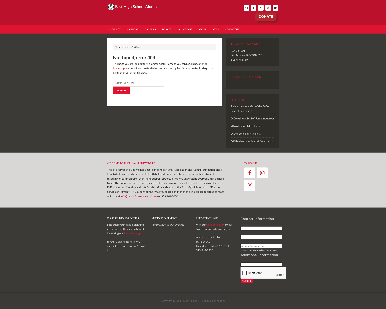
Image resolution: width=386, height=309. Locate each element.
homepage (119, 68)
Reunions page (132, 233)
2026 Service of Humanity (246, 133)
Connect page (214, 224)
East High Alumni (132, 10)
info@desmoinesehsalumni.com (139, 196)
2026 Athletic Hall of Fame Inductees (252, 118)
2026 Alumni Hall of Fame (246, 126)
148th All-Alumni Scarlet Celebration (252, 141)
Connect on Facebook (246, 76)
